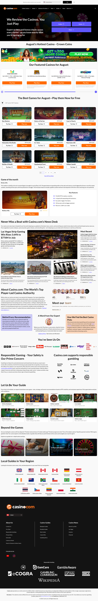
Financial (71, 534)
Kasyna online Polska (61, 493)
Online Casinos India (73, 493)
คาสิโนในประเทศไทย (25, 493)
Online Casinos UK (19, 474)
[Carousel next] (96, 92)
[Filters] (2, 102)
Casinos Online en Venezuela (49, 494)
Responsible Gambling (11, 532)
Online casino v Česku (37, 493)
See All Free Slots (49, 176)
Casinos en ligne (55, 474)
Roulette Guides (44, 529)
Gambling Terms (43, 537)
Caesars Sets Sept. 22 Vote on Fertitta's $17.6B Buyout (88, 245)
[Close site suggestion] (74, 2)
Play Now (12, 83)
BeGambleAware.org (46, 596)
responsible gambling (6, 368)
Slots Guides (43, 532)
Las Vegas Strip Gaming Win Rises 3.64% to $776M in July (13, 234)
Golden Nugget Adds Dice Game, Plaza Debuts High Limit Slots (89, 235)
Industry (11, 283)
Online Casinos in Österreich (78, 475)
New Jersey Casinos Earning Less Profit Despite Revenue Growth (37, 277)
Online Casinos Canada (43, 474)
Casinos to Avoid (10, 540)
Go (67, 2)
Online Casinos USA (31, 474)
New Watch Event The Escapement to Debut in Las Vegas (88, 255)
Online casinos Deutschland (67, 475)
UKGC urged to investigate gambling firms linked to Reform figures (89, 266)
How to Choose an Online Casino (13, 543)
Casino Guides (45, 523)
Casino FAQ (43, 534)
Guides (60, 24)
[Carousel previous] (2, 92)
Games (80, 24)
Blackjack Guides (44, 526)
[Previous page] (40, 173)
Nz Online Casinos (31, 483)
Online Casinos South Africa (43, 484)
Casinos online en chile (55, 483)
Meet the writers (55, 309)
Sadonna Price (42, 333)
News (70, 30)
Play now (24, 124)
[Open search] (95, 8)
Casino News (73, 523)
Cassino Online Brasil (66, 483)
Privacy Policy (9, 534)
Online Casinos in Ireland (19, 483)
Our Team (8, 529)
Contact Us (8, 526)
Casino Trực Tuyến (79, 483)
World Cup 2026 (72, 526)
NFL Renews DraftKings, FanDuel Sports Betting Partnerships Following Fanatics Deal (65, 277)
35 (54, 172)
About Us (9, 523)
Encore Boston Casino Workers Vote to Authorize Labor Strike (11, 277)
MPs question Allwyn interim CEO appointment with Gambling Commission (88, 276)
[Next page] (58, 173)
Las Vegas (90, 241)
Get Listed (8, 537)
